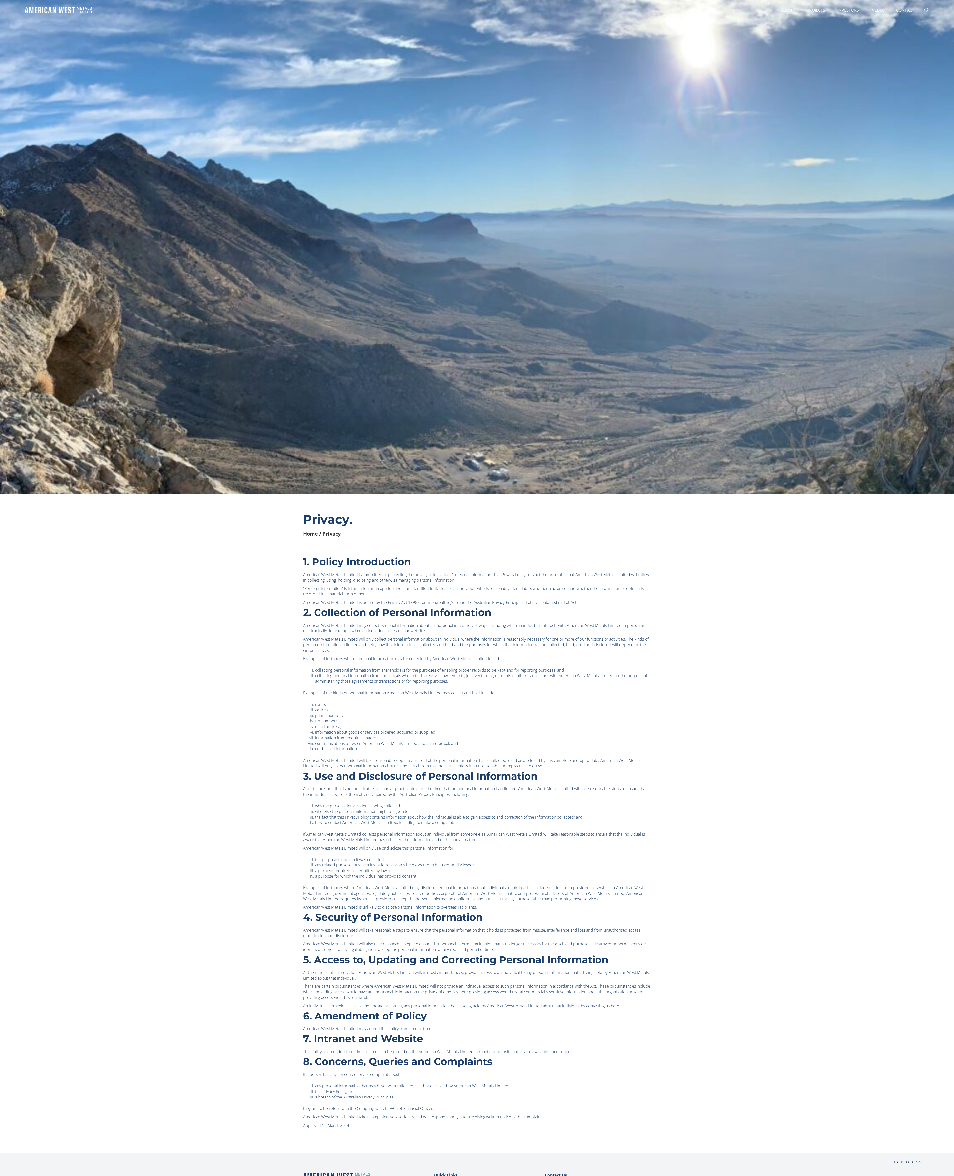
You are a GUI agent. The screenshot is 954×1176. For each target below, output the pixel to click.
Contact (905, 10)
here (615, 1005)
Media (877, 10)
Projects (816, 10)
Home (310, 533)
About (788, 10)
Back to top (905, 1162)
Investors (848, 10)
